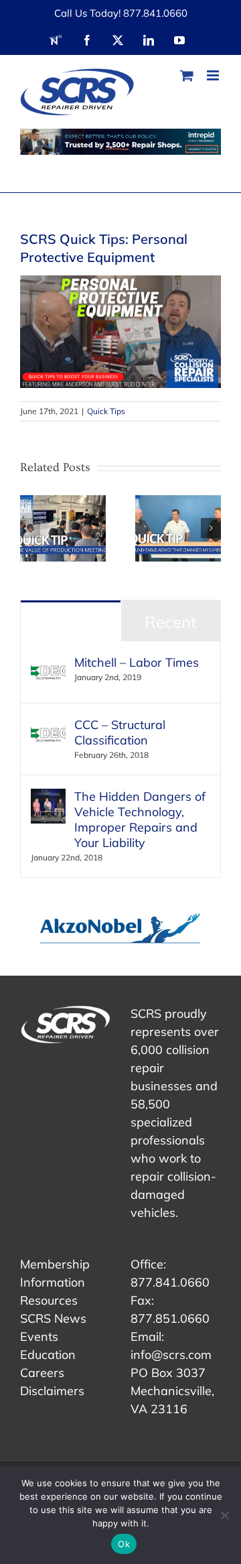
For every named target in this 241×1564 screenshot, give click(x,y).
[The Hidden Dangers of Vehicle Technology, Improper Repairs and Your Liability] (48, 797)
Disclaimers (52, 1390)
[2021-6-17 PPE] (120, 281)
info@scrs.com (171, 1354)
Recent (170, 622)
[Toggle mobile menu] (214, 75)
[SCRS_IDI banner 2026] (120, 141)
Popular (70, 622)
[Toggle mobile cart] (186, 75)
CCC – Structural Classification (119, 732)
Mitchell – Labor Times (136, 662)
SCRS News (53, 1318)
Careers (42, 1372)
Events (39, 1336)
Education (48, 1354)
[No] (224, 1515)
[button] (30, 528)
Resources (49, 1300)
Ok (124, 1544)
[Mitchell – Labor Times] (48, 663)
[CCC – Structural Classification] (48, 726)
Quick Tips (106, 411)
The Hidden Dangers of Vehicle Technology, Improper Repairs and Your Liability (140, 819)
